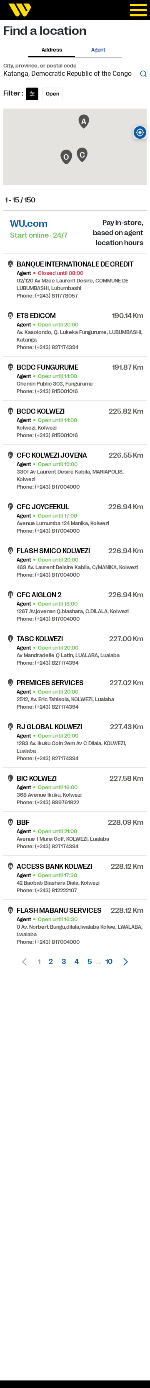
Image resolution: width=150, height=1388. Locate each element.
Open (52, 94)
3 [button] (64, 962)
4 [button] (77, 962)
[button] (123, 961)
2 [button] (51, 962)
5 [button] (90, 962)
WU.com (29, 223)
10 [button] (108, 962)
